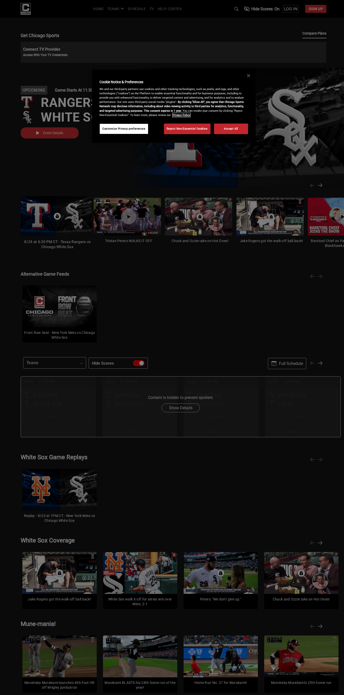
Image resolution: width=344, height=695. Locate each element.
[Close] (248, 75)
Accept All (231, 128)
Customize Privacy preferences (124, 128)
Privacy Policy (181, 115)
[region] (174, 106)
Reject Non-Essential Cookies (187, 128)
